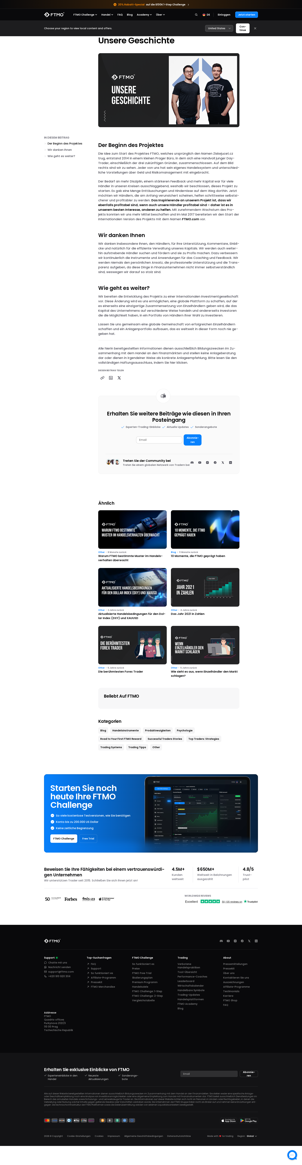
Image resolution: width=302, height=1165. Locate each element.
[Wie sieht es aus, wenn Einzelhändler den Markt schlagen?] (205, 652)
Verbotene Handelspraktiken (189, 965)
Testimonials (231, 991)
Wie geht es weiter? (61, 156)
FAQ (120, 14)
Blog (130, 14)
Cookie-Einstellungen (79, 1136)
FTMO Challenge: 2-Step (147, 996)
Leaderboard (186, 981)
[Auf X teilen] (119, 378)
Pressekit (96, 982)
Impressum (114, 1136)
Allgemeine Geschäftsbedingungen (143, 1136)
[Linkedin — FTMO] (256, 941)
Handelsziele (140, 987)
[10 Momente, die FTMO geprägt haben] (205, 536)
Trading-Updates (189, 995)
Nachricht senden (59, 967)
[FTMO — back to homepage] (54, 14)
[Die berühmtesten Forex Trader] (132, 652)
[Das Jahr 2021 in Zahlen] (205, 594)
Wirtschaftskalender (191, 985)
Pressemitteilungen (235, 964)
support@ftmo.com (61, 971)
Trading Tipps (137, 747)
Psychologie (185, 730)
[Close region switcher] (255, 28)
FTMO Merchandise (103, 987)
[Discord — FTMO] (221, 941)
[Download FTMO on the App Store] (228, 1120)
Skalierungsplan (142, 977)
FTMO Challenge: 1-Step (147, 991)
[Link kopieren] (102, 378)
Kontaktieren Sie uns (236, 977)
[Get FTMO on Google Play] (248, 1120)
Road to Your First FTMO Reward (120, 739)
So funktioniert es (102, 973)
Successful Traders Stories (165, 739)
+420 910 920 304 (59, 976)
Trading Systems (111, 747)
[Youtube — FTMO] (228, 941)
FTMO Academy (187, 1004)
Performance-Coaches (192, 976)
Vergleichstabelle (143, 1000)
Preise (136, 968)
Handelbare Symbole (191, 990)
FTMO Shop (230, 1000)
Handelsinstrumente (125, 730)
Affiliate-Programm (103, 977)
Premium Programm (144, 982)
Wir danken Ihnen (60, 150)
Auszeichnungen (233, 982)
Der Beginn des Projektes (65, 144)
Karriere (228, 996)
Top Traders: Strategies (203, 739)
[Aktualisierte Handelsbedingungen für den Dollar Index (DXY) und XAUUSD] (132, 594)
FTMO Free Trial (142, 973)
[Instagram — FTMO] (235, 941)
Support (96, 968)
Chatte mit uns (57, 962)
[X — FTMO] (249, 941)
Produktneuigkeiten (158, 730)
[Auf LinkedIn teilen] (111, 378)
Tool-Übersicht (187, 972)
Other (101, 552)
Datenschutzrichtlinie (179, 1136)
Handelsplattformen (191, 999)
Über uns (229, 973)
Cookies (99, 1136)
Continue (242, 28)
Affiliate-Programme (236, 987)
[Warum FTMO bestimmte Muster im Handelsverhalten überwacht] (132, 536)
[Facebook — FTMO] (242, 941)
